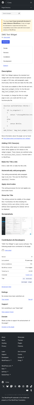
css (24, 278)
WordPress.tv (6, 360)
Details (5, 48)
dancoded (7, 37)
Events (20, 354)
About (3, 337)
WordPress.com (7, 366)
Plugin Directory (6, 7)
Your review (5, 299)
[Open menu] (31, 2)
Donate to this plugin (8, 327)
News (3, 340)
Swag (20, 360)
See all (30, 299)
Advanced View (6, 287)
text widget (24, 282)
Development (7, 61)
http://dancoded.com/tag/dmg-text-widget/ (16, 138)
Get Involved (22, 351)
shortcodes (29, 278)
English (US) (29, 274)
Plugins (20, 343)
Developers (5, 357)
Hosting (4, 343)
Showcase (21, 337)
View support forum (8, 312)
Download (6, 42)
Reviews (5, 52)
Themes (20, 340)
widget (30, 282)
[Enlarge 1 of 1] (30, 219)
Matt (4, 369)
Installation (6, 57)
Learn (3, 351)
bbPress (5, 372)
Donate (21, 357)
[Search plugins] (19, 13)
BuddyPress (6, 375)
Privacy (4, 346)
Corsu (7, 382)
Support (5, 65)
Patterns (20, 346)
